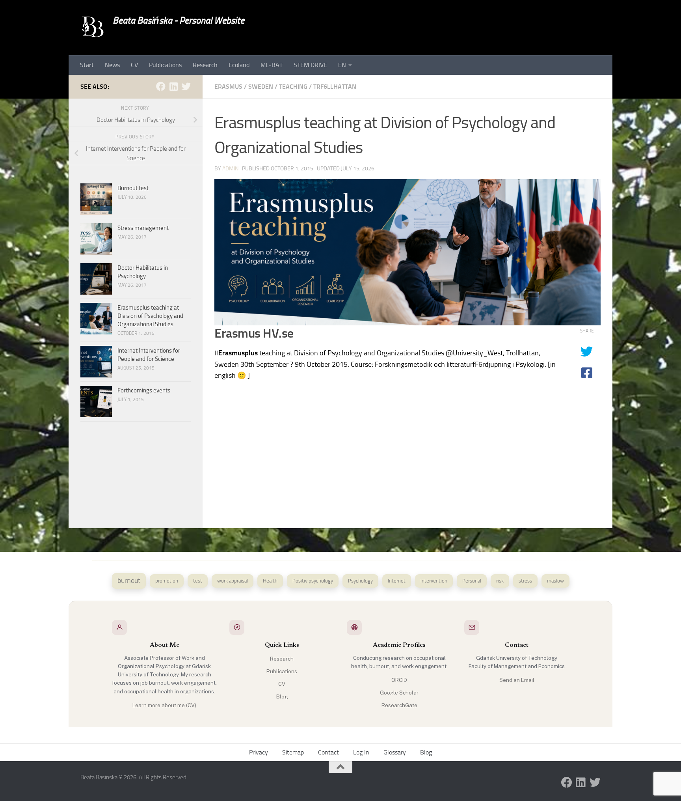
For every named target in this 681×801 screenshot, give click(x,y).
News (112, 65)
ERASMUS (228, 86)
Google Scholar (399, 692)
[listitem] (129, 581)
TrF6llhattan (334, 86)
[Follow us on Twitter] (186, 86)
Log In (361, 752)
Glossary (394, 752)
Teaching (293, 86)
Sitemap (293, 752)
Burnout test (133, 188)
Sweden (260, 86)
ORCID (399, 680)
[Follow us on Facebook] (161, 86)
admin (230, 168)
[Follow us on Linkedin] (173, 86)
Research (205, 65)
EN (342, 65)
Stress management (143, 228)
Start (87, 65)
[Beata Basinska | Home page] (92, 27)
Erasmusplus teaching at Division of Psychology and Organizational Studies (150, 316)
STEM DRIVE (310, 65)
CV (134, 65)
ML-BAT (271, 65)
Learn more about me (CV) (164, 705)
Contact (328, 752)
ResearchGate (399, 705)
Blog (282, 696)
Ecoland (239, 65)
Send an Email (516, 680)
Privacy (258, 752)
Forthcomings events (143, 390)
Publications (165, 65)
